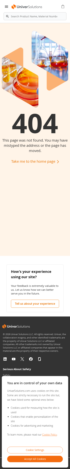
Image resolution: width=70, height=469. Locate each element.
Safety (6, 375)
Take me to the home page (33, 161)
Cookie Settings (35, 450)
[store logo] (27, 6)
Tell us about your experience (35, 304)
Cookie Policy (49, 434)
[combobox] (35, 16)
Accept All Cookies (35, 459)
